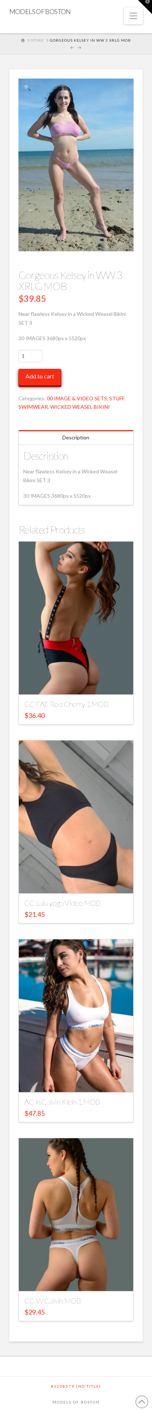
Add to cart (39, 376)
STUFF (116, 398)
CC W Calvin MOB (52, 1300)
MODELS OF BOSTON (40, 11)
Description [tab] (75, 437)
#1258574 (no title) (76, 1386)
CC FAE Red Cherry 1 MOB (66, 704)
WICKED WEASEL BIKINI (80, 407)
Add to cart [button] (79, 682)
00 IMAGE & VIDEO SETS (77, 398)
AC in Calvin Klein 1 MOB (62, 1101)
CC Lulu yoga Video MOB (62, 902)
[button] (133, 15)
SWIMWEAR (33, 407)
